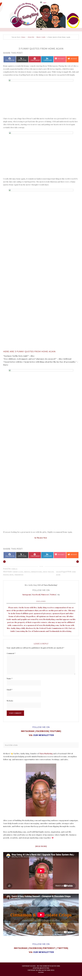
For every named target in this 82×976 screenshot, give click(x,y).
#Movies (27, 572)
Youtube (55, 731)
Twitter (53, 595)
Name (9, 679)
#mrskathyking (36, 572)
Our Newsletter (43, 952)
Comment (11, 653)
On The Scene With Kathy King (48, 966)
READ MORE (41, 846)
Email (9, 690)
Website (10, 701)
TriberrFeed (19, 575)
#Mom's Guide (18, 572)
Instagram (26, 595)
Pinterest (45, 595)
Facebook (36, 595)
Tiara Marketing (46, 754)
